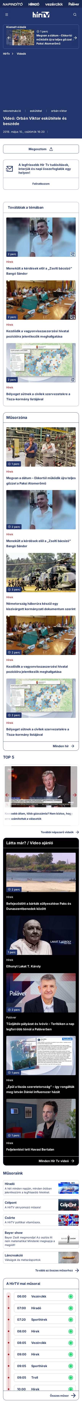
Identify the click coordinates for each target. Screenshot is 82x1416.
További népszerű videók (57, 832)
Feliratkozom (41, 183)
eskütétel (36, 110)
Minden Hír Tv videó (54, 1161)
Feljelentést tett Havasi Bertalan (30, 1149)
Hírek (9, 261)
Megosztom (38, 149)
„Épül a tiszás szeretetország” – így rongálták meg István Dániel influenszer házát (40, 1089)
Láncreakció (14, 1255)
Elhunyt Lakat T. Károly (23, 966)
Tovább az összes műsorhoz (54, 1270)
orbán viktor (59, 110)
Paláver (11, 1017)
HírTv (6, 53)
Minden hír (61, 746)
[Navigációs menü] (7, 14)
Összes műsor (59, 1395)
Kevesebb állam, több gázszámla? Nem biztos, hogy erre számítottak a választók (39, 816)
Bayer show (14, 1233)
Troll (34, 1377)
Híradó (10, 1184)
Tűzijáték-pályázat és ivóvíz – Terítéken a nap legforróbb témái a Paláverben (40, 1026)
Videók (21, 53)
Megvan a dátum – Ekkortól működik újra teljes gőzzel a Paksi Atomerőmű (55, 39)
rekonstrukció (12, 110)
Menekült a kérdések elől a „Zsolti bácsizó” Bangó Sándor (39, 271)
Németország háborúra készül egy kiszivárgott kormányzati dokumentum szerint (41, 606)
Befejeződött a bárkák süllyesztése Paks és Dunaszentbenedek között (38, 906)
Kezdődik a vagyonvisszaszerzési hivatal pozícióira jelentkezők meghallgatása (37, 333)
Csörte (10, 1218)
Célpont (11, 1202)
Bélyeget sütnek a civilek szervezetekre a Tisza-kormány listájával (38, 396)
